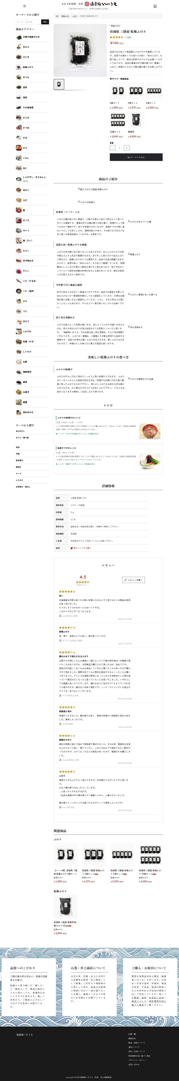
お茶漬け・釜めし (23, 486)
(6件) (129, 37)
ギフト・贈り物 (22, 437)
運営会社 (132, 1038)
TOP (57, 16)
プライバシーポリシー (137, 1060)
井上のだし (20, 431)
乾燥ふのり (65, 16)
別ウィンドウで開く (82, 548)
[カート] (155, 6)
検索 (45, 21)
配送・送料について (136, 1042)
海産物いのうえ (24, 1034)
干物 (18, 453)
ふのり (74, 16)
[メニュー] (24, 6)
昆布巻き (19, 460)
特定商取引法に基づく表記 (139, 1056)
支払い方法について (136, 1051)
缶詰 (18, 447)
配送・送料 (140, 997)
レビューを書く (135, 579)
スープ (18, 473)
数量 (111, 143)
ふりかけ (19, 480)
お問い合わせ (133, 1064)
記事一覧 (132, 1034)
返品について (139, 1001)
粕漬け (18, 467)
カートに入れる (137, 157)
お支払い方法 (156, 997)
